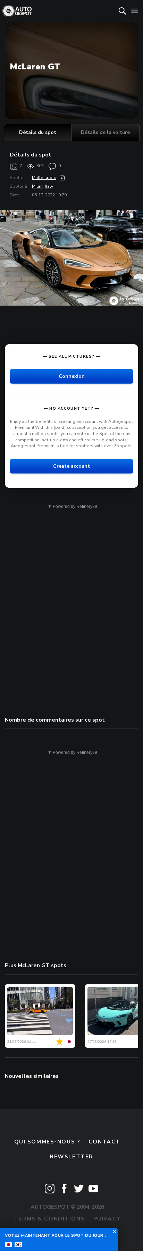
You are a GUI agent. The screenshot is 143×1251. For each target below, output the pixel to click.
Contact (104, 1142)
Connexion (72, 376)
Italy (49, 186)
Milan (37, 186)
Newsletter (71, 1156)
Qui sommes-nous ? (47, 1142)
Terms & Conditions (49, 1219)
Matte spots (44, 177)
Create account (71, 465)
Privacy (107, 1219)
